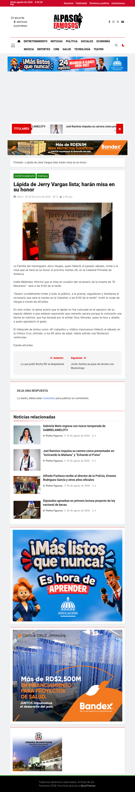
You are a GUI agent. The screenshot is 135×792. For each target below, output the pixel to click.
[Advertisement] (67, 97)
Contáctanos (118, 3)
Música (29, 49)
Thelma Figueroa (54, 435)
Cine (56, 49)
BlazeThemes (88, 785)
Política (72, 41)
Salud (67, 49)
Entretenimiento (35, 41)
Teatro (99, 49)
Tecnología (82, 49)
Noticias (57, 41)
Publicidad (81, 3)
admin (20, 196)
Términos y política (99, 3)
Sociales (87, 41)
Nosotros (68, 3)
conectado (49, 398)
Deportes (43, 49)
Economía (103, 41)
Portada (18, 162)
